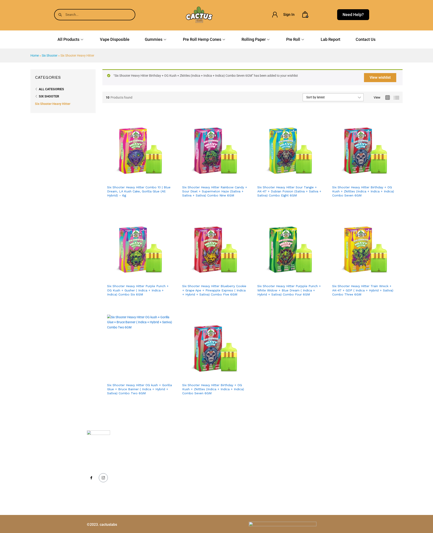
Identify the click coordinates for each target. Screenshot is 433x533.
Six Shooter (50, 55)
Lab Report (330, 39)
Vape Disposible (114, 39)
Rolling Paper (254, 39)
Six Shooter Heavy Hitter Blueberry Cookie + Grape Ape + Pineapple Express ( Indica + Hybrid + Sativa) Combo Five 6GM (214, 290)
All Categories (51, 89)
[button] (149, 177)
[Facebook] (91, 477)
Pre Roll (293, 39)
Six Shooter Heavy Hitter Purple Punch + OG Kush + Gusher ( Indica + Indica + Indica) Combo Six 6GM (138, 290)
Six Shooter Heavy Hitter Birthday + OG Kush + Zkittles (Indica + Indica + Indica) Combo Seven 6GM (363, 191)
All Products (68, 39)
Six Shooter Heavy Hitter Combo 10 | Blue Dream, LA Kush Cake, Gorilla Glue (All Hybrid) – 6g (138, 191)
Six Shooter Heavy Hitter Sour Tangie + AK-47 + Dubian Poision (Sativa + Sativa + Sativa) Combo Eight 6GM (289, 191)
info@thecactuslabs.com (316, 470)
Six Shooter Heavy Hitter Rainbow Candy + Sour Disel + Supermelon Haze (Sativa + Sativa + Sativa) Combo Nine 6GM (214, 191)
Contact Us (365, 39)
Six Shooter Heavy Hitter (52, 104)
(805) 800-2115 (309, 458)
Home (34, 55)
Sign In (289, 14)
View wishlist (380, 77)
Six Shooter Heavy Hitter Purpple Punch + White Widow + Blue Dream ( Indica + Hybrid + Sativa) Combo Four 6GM (289, 290)
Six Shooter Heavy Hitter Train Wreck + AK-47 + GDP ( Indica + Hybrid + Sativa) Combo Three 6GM (362, 290)
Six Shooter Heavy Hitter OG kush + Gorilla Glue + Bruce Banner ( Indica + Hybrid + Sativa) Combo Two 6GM (139, 389)
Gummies (153, 39)
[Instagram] (103, 477)
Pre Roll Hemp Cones (202, 39)
